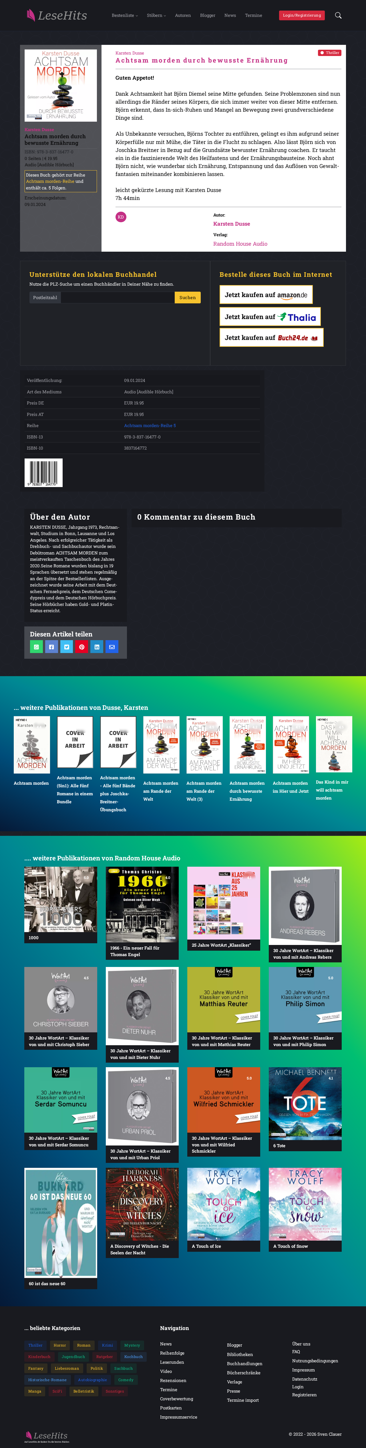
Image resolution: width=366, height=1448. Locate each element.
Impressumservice (178, 1417)
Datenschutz (304, 1379)
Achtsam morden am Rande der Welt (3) (204, 791)
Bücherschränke (243, 1372)
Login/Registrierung (302, 15)
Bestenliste (123, 15)
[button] (337, 15)
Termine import (243, 1400)
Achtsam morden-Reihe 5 (150, 425)
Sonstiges (115, 1391)
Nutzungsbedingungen (315, 1360)
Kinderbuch (39, 1356)
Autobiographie (92, 1379)
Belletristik (83, 1391)
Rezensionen (173, 1380)
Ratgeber (104, 1356)
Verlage (234, 1382)
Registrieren (304, 1394)
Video (166, 1371)
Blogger (207, 15)
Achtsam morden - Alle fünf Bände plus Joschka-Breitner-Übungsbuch (117, 793)
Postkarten (171, 1408)
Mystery (132, 1345)
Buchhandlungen (244, 1363)
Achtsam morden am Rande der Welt (160, 791)
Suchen (188, 297)
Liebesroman (67, 1368)
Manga (34, 1391)
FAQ (296, 1351)
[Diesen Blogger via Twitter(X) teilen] (66, 646)
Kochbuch (133, 1356)
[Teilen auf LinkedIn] (96, 646)
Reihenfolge (172, 1353)
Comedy (126, 1379)
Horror (60, 1345)
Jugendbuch (73, 1356)
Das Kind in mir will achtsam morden (332, 790)
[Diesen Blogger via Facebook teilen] (51, 646)
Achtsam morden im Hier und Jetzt (291, 787)
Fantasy (36, 1368)
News (230, 15)
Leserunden (172, 1362)
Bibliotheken (240, 1354)
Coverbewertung (176, 1398)
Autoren (183, 15)
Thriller (332, 52)
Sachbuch (123, 1368)
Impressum (303, 1370)
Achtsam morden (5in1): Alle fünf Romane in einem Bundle (75, 789)
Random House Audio (240, 243)
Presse (233, 1391)
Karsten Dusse (231, 223)
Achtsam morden (31, 783)
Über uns (301, 1344)
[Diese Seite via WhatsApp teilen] (36, 646)
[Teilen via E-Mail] (112, 646)
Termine (253, 15)
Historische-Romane (47, 1379)
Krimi (107, 1345)
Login (298, 1386)
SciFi (57, 1391)
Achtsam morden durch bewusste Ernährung (247, 791)
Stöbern (154, 15)
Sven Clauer (329, 1434)
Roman (84, 1345)
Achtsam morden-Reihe (50, 181)
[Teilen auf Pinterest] (81, 646)
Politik (97, 1368)
